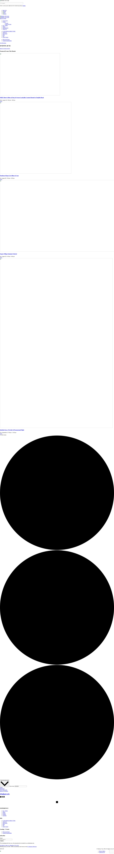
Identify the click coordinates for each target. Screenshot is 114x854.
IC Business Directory (32, 846)
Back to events (3, 18)
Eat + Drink (5, 25)
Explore (4, 814)
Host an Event (8, 24)
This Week (2, 788)
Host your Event (6, 39)
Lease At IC (5, 20)
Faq (3, 36)
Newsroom (5, 33)
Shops (4, 26)
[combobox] (11, 3)
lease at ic (5, 10)
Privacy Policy (102, 851)
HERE (24, 5)
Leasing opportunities (7, 40)
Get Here (4, 815)
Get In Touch (5, 37)
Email (1, 838)
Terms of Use (102, 852)
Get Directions (3, 43)
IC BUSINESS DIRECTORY (9, 31)
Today (1, 787)
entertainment (5, 27)
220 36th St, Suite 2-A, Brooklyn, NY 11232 (9, 845)
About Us (5, 29)
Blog (4, 34)
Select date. (12, 786)
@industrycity (5, 794)
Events (4, 22)
